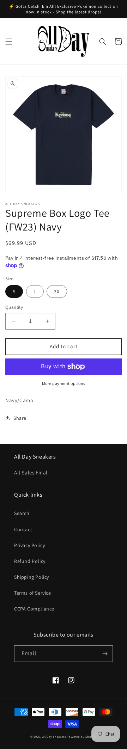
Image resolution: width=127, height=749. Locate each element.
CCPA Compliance (34, 609)
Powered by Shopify (82, 736)
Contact (23, 529)
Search (22, 513)
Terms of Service (32, 593)
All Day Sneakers (54, 736)
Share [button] (19, 418)
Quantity (14, 307)
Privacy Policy (29, 545)
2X (57, 291)
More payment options (63, 383)
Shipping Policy (31, 577)
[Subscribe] (105, 653)
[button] (9, 41)
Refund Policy (30, 561)
